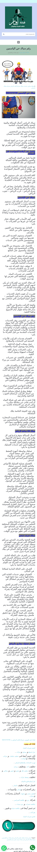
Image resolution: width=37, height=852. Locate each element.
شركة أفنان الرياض (15, 86)
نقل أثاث (32, 812)
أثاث (27, 767)
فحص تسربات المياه (29, 817)
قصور (12, 771)
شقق (17, 771)
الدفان (19, 790)
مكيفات (12, 756)
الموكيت (23, 759)
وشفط (27, 777)
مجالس (6, 771)
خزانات (18, 752)
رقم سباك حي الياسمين (8, 838)
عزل (33, 752)
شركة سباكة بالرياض (30, 839)
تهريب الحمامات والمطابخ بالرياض (25, 763)
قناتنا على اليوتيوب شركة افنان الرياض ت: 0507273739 (18, 740)
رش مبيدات (19, 804)
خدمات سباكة (23, 86)
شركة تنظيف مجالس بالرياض (13, 849)
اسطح (30, 752)
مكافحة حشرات (30, 804)
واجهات (22, 794)
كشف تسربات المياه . (29, 748)
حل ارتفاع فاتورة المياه (28, 781)
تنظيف (16, 756)
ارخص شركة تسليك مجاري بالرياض (22, 838)
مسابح (24, 752)
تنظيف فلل (24, 771)
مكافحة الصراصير (19, 800)
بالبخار (15, 785)
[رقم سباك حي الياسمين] (18, 71)
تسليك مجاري (22, 52)
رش (28, 800)
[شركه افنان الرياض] (18, 17)
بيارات (22, 777)
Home (27, 52)
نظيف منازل (31, 794)
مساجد (16, 767)
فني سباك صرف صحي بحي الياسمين (16, 839)
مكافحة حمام (16, 808)
